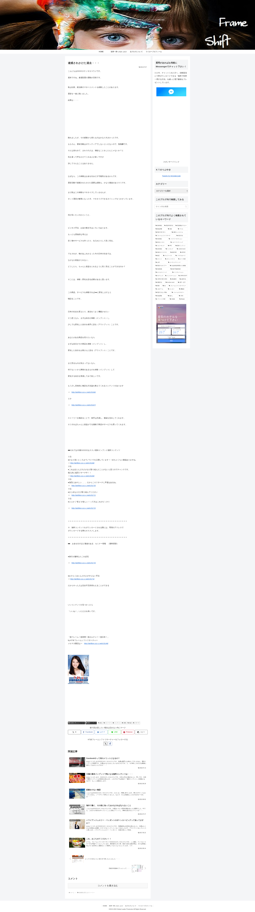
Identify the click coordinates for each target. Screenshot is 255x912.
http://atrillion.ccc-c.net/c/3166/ (84, 392)
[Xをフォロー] (105, 744)
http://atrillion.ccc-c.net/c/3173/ (84, 563)
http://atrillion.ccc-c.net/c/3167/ (84, 405)
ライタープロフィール (145, 906)
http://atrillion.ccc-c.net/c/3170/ (84, 486)
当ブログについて (130, 906)
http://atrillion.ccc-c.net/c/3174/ (82, 579)
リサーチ (137, 723)
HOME (105, 906)
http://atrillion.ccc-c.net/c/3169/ (82, 476)
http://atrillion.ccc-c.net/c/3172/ (84, 508)
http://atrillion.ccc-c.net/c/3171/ (84, 495)
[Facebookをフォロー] (110, 744)
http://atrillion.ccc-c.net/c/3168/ (82, 463)
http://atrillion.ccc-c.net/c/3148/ (96, 644)
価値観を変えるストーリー (77, 723)
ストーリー (108, 723)
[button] (141, 732)
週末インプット (92, 723)
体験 (125, 723)
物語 (130, 723)
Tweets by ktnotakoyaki (171, 176)
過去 (101, 723)
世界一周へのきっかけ (116, 906)
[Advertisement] (108, 119)
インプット (117, 723)
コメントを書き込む (108, 885)
